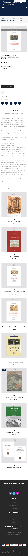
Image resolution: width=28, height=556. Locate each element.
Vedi (24, 194)
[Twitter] (6, 103)
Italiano (17, 0)
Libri (8, 18)
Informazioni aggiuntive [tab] (14, 113)
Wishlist (14, 503)
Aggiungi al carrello (7, 86)
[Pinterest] (11, 103)
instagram (17, 493)
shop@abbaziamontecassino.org (14, 534)
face (10, 493)
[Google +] (15, 103)
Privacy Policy (14, 508)
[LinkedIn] (19, 103)
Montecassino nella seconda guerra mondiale (26, 55)
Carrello (14, 519)
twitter (14, 493)
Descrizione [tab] (14, 110)
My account (14, 517)
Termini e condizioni (14, 505)
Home (2, 18)
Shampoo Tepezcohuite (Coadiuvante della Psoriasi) (23, 55)
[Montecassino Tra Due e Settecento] (14, 39)
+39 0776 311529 (16, 532)
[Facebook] (2, 103)
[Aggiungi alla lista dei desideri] (2, 92)
